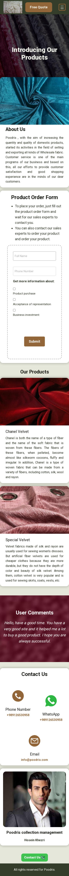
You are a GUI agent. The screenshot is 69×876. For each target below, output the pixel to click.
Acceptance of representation (32, 304)
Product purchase (24, 293)
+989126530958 (18, 715)
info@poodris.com (34, 760)
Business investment (26, 315)
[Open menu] (62, 7)
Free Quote (39, 7)
